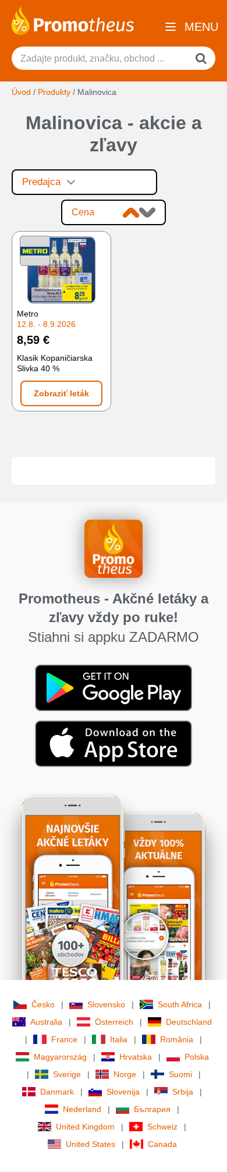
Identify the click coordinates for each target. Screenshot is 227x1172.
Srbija (182, 1091)
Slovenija (123, 1091)
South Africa (180, 1004)
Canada (162, 1144)
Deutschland (189, 1022)
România (176, 1039)
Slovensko (106, 1004)
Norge (125, 1074)
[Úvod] (73, 19)
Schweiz (162, 1126)
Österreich (114, 1022)
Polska (197, 1056)
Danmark (57, 1091)
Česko (43, 1004)
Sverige (67, 1074)
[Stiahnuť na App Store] (113, 743)
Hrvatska (135, 1056)
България (152, 1109)
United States (90, 1144)
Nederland (82, 1109)
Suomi (180, 1074)
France (64, 1039)
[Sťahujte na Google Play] (113, 687)
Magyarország (60, 1056)
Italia (118, 1039)
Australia (46, 1022)
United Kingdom (85, 1126)
